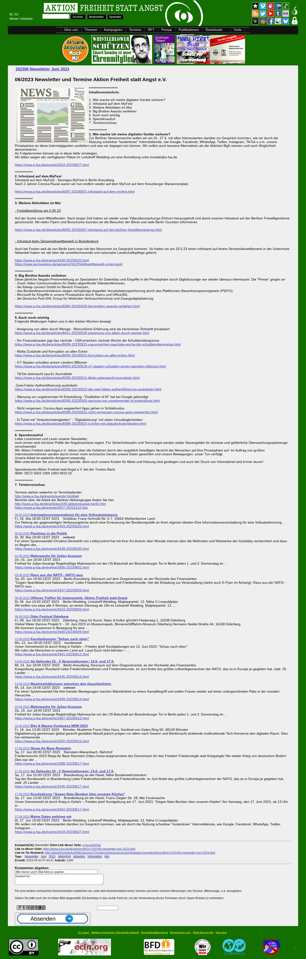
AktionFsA (64, 856)
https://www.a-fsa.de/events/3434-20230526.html (52, 526)
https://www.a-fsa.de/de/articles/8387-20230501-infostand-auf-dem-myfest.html (75, 191)
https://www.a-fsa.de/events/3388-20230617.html (52, 763)
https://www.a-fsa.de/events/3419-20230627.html (52, 165)
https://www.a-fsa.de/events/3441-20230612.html (52, 654)
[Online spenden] (115, 18)
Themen (91, 30)
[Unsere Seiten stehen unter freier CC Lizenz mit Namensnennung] (24, 954)
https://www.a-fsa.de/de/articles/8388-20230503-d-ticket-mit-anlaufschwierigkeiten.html (80, 423)
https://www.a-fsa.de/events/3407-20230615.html (52, 718)
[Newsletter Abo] (96, 18)
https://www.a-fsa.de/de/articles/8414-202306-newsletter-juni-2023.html (89, 848)
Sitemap (13, 18)
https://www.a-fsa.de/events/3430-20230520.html (52, 260)
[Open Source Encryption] (211, 62)
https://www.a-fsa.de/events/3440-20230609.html (52, 632)
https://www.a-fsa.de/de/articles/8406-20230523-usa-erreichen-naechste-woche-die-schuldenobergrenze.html (98, 344)
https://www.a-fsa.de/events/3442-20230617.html (52, 809)
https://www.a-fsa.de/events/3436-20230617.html (52, 786)
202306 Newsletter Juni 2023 (42, 69)
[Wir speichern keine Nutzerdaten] (202, 954)
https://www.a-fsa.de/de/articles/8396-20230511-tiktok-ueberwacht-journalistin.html (77, 378)
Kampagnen (113, 30)
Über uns (71, 30)
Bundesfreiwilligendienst (154, 932)
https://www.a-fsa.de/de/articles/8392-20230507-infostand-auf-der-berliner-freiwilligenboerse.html (88, 230)
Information (94, 856)
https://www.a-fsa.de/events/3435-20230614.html (52, 676)
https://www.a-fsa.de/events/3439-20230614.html (52, 699)
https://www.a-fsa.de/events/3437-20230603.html (52, 590)
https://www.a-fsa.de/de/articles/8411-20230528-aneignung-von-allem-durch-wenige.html (82, 333)
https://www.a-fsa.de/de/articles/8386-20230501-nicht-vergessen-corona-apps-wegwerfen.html (86, 412)
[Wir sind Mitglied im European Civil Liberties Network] (84, 954)
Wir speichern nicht (180, 932)
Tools (237, 30)
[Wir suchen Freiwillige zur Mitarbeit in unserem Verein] (159, 954)
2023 (52, 856)
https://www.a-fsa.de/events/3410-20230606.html (52, 609)
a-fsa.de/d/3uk (91, 845)
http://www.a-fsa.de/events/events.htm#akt (47, 496)
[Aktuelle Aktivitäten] (75, 62)
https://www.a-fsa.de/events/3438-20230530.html (52, 549)
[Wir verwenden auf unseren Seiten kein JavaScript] (271, 954)
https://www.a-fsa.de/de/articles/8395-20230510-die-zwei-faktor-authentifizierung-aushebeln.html (88, 389)
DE (11, 14)
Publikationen (189, 30)
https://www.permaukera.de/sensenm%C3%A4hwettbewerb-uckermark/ (69, 264)
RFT (151, 30)
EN (16, 14)
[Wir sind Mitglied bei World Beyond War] (234, 954)
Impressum (27, 18)
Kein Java (221, 932)
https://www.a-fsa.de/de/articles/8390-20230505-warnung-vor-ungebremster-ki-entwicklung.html (87, 401)
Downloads (214, 30)
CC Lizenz (83, 932)
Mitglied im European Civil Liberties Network (115, 932)
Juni (43, 856)
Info (106, 856)
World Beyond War (203, 932)
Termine (135, 30)
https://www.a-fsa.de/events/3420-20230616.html (52, 741)
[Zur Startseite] (68, 8)
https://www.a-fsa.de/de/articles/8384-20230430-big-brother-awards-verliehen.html (77, 306)
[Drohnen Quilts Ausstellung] (164, 62)
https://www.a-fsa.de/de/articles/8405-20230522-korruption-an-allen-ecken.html (75, 355)
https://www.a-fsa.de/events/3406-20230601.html (52, 567)
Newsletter (31, 856)
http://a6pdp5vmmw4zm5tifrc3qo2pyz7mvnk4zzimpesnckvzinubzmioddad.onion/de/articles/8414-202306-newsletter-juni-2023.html (130, 852)
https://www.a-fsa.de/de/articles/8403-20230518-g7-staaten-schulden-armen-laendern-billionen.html (90, 366)
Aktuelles (79, 856)
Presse (166, 30)
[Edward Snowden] (122, 62)
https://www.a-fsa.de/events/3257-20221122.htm (51, 507)
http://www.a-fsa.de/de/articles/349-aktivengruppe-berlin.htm (60, 504)
